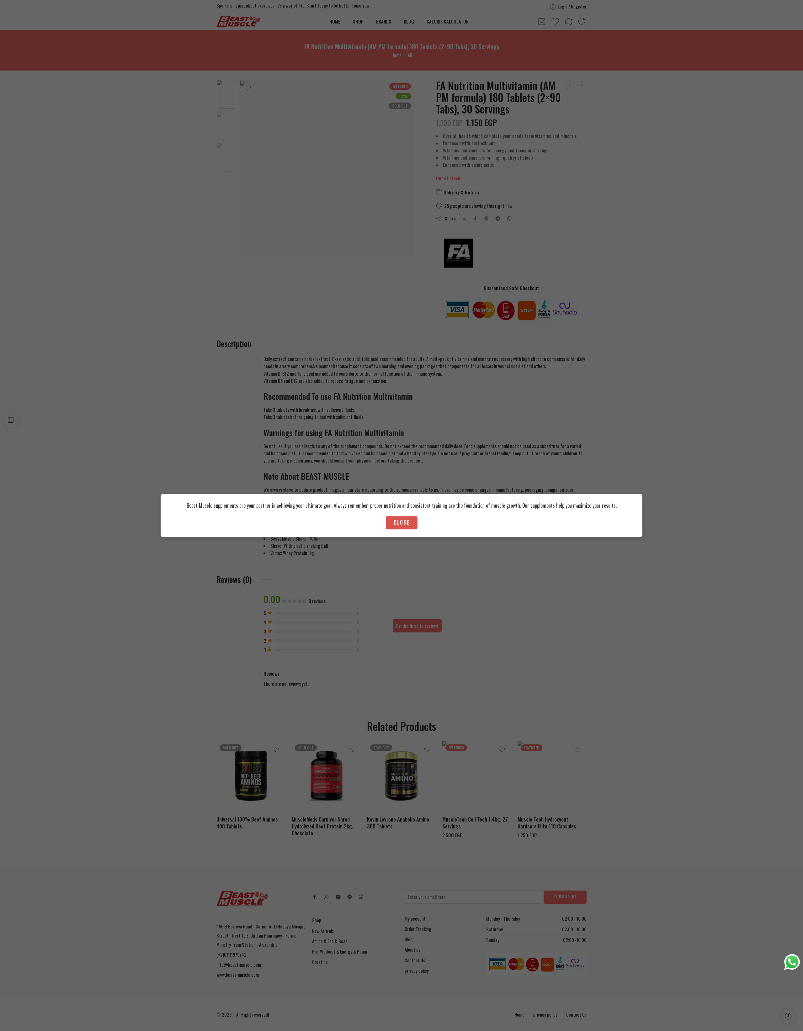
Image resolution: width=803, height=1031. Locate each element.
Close (402, 522)
